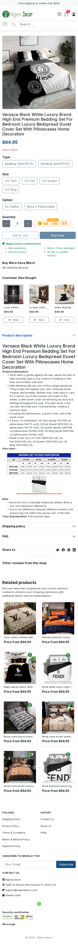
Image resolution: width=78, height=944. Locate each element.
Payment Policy (11, 846)
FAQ (5, 536)
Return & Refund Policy (16, 839)
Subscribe (66, 864)
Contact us (47, 819)
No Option (12, 206)
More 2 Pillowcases (41, 206)
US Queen (49, 181)
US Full (29, 181)
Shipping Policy (11, 819)
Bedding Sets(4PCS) (55, 164)
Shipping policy (13, 526)
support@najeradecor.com (21, 890)
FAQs (44, 832)
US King (10, 189)
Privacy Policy (10, 825)
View (15, 319)
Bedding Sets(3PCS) (19, 164)
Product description (17, 335)
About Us (46, 825)
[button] (6, 24)
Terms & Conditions (14, 832)
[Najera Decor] (17, 14)
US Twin (11, 181)
